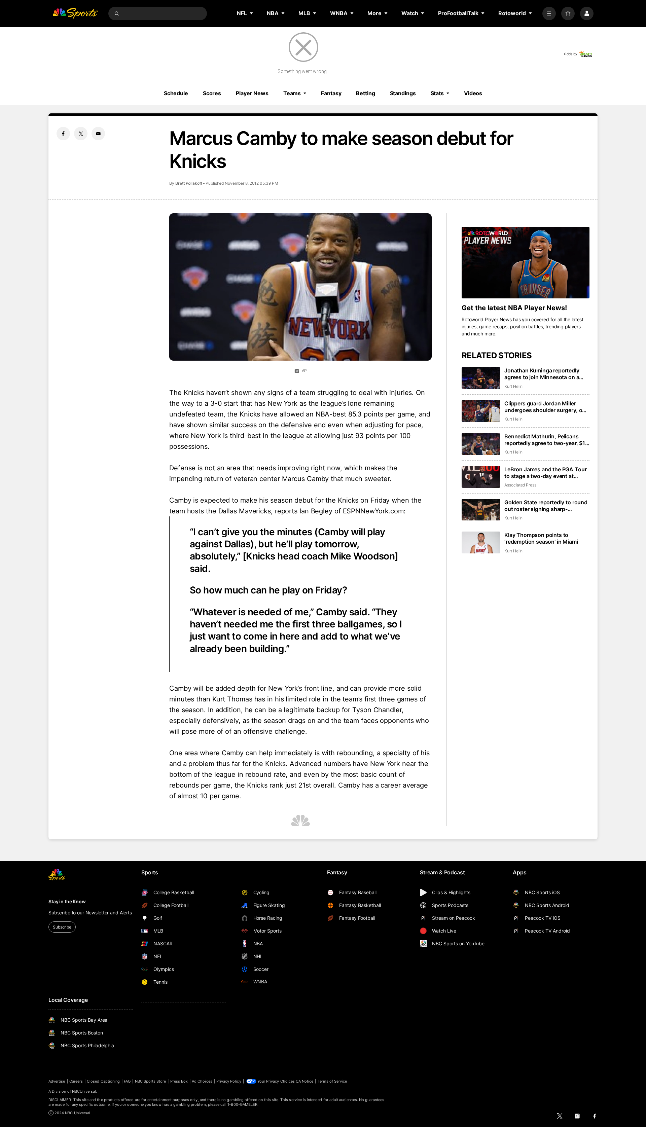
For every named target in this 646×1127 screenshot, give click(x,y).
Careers (76, 1081)
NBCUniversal (84, 1091)
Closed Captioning (103, 1081)
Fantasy (331, 93)
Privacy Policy (228, 1081)
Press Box (179, 1081)
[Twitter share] (80, 133)
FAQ (127, 1081)
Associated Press (520, 484)
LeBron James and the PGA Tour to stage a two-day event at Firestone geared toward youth (545, 472)
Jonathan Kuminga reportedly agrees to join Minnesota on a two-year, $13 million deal (541, 373)
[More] (549, 13)
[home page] (75, 13)
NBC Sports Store (150, 1081)
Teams (292, 93)
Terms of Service (332, 1081)
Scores (212, 93)
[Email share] (98, 133)
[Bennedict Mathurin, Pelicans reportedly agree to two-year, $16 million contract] (481, 444)
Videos (473, 93)
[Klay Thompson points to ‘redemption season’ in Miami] (481, 542)
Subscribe (62, 927)
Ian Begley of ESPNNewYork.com (351, 511)
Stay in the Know (67, 901)
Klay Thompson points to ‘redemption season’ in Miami (541, 538)
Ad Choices (202, 1081)
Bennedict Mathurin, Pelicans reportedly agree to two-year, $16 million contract (546, 439)
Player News (252, 93)
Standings (403, 93)
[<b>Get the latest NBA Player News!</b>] (525, 263)
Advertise (56, 1081)
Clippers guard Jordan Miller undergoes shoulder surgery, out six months (545, 406)
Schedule (176, 93)
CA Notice (305, 1081)
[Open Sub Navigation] (252, 13)
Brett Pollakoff (188, 183)
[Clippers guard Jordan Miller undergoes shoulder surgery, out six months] (481, 411)
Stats (437, 93)
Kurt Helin (513, 386)
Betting (365, 93)
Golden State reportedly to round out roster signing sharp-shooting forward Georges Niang (545, 505)
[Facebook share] (63, 133)
